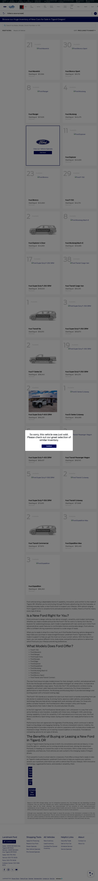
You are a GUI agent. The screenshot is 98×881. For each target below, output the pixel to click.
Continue (49, 446)
